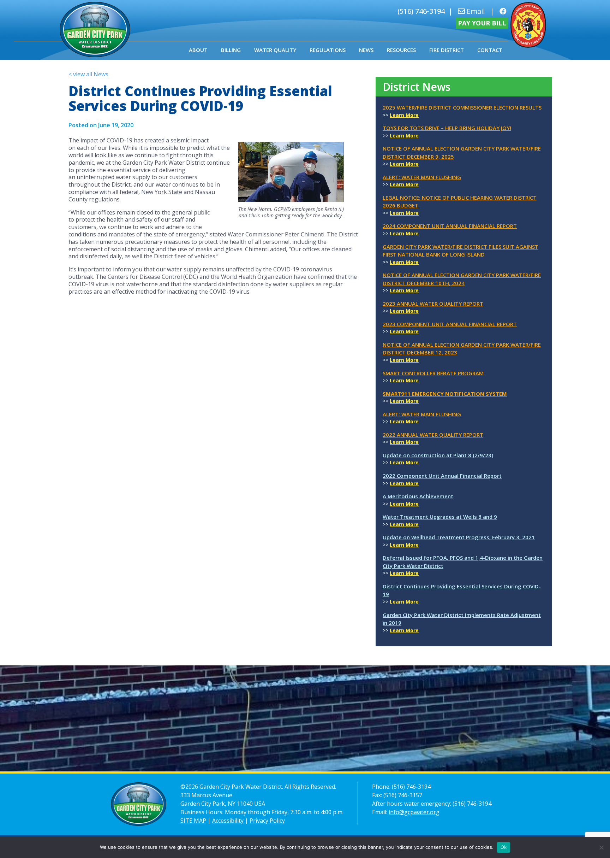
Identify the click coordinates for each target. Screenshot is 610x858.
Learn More (404, 115)
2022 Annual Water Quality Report (433, 434)
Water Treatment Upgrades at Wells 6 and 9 (440, 516)
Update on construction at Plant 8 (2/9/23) (438, 455)
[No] (601, 847)
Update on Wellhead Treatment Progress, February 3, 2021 (459, 537)
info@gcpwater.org (414, 812)
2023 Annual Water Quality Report (433, 303)
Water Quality (275, 49)
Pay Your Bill (482, 23)
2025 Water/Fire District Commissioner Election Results (462, 107)
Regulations (328, 49)
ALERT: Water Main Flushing (422, 177)
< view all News (88, 74)
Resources (401, 49)
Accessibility (228, 820)
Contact (489, 49)
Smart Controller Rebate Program (433, 373)
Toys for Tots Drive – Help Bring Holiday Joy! (447, 127)
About (198, 49)
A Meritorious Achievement (418, 496)
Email (475, 11)
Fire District (446, 49)
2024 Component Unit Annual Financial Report (450, 225)
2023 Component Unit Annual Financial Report (450, 324)
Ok (504, 847)
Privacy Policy (267, 820)
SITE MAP (193, 820)
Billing (231, 49)
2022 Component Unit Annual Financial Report (442, 475)
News (366, 49)
